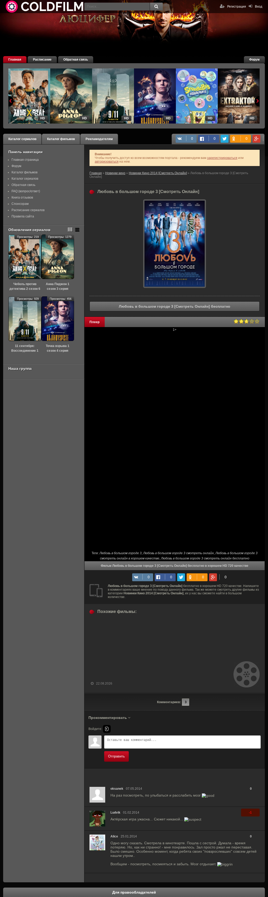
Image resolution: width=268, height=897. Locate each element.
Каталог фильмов (61, 139)
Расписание (42, 59)
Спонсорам (20, 204)
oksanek (116, 789)
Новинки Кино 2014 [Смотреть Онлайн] (158, 173)
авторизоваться (107, 161)
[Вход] (107, 729)
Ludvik (115, 812)
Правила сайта (23, 216)
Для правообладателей (134, 892)
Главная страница (25, 160)
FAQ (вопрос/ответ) (26, 191)
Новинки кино (115, 173)
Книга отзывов (22, 197)
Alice (114, 836)
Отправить (116, 756)
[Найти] (156, 6)
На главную (45, 6)
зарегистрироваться (222, 158)
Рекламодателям (99, 139)
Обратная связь (75, 59)
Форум (254, 59)
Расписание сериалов (28, 210)
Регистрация (236, 6)
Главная (14, 59)
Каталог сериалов (22, 139)
